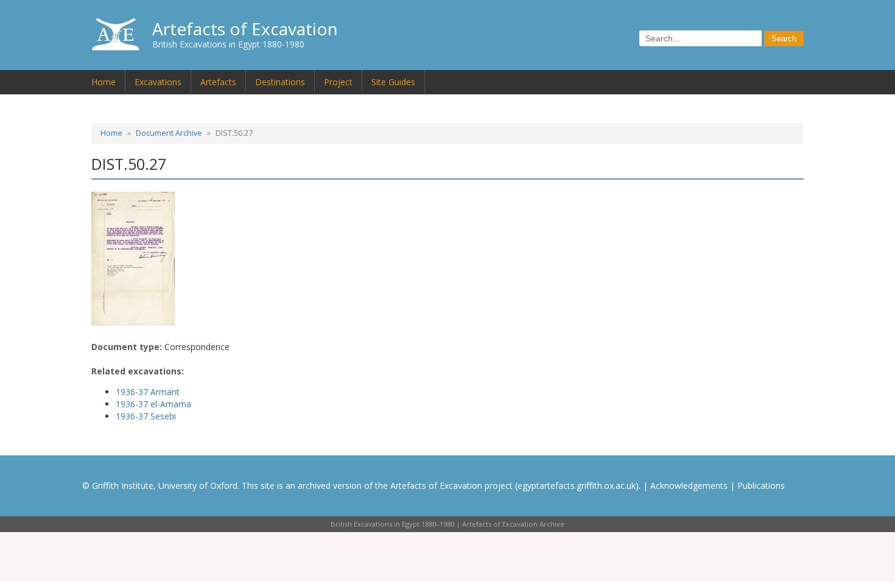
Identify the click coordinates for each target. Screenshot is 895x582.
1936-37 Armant (148, 392)
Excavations (158, 82)
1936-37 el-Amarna (153, 404)
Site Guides (393, 82)
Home (103, 82)
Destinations (280, 82)
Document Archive (169, 133)
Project (338, 82)
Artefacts (218, 82)
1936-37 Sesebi (146, 416)
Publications (761, 485)
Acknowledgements (689, 485)
